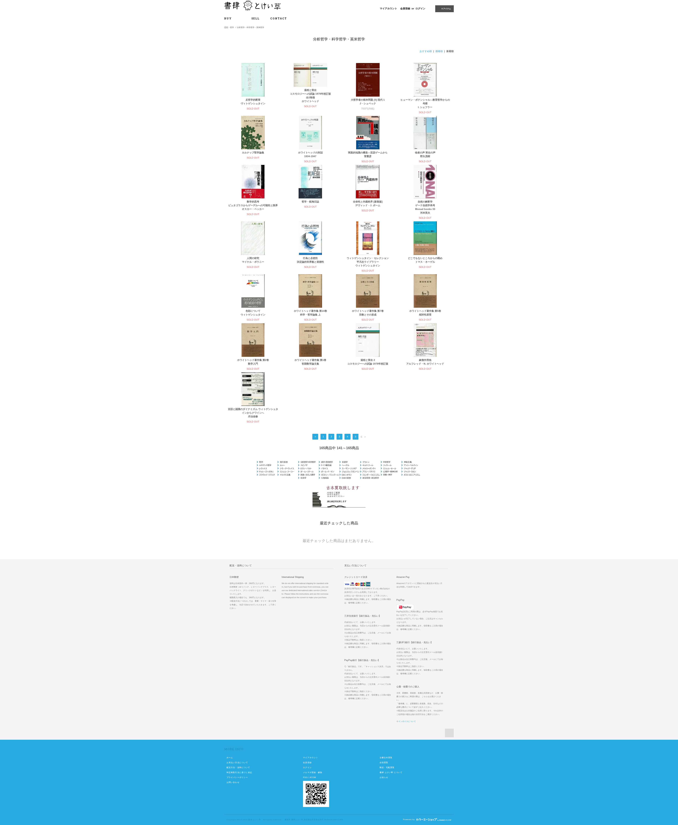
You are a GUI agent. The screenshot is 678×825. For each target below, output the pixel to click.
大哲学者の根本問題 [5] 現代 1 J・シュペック (368, 101)
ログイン (420, 8)
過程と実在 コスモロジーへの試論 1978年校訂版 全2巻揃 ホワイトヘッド (310, 96)
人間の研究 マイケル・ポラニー (253, 260)
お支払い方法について (237, 762)
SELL (255, 18)
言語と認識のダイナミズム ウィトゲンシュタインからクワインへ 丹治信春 (253, 413)
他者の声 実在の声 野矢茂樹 (425, 154)
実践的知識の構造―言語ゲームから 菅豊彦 (368, 154)
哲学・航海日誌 (310, 201)
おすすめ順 (426, 51)
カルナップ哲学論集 (253, 152)
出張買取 (384, 762)
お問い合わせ (233, 782)
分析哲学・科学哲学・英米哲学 (250, 27)
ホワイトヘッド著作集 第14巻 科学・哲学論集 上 (310, 312)
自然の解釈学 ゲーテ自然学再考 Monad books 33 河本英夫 (425, 207)
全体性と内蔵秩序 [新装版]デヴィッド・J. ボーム (368, 203)
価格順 (439, 51)
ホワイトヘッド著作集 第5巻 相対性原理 (425, 312)
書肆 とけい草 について (391, 772)
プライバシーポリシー (237, 777)
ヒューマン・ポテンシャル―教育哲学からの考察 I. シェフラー (425, 103)
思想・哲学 (229, 27)
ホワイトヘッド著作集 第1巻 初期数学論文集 (310, 362)
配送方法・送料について (238, 767)
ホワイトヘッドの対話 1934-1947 (310, 154)
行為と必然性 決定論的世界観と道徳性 (310, 260)
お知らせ (384, 777)
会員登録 (405, 8)
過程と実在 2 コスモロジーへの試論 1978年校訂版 (367, 362)
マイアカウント (388, 8)
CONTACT (278, 18)
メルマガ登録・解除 (312, 772)
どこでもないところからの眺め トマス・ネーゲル (425, 260)
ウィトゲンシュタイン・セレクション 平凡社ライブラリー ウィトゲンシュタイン (368, 262)
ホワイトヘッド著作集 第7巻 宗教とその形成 (368, 312)
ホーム (230, 758)
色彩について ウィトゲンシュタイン (253, 312)
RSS (305, 777)
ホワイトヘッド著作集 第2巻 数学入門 (253, 362)
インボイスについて (407, 721)
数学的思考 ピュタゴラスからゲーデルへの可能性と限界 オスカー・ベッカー (253, 205)
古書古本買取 (386, 758)
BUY (231, 18)
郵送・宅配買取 (387, 767)
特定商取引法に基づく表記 (239, 772)
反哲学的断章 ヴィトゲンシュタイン (253, 101)
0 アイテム (446, 9)
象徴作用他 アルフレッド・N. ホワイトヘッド (425, 362)
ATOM (313, 777)
